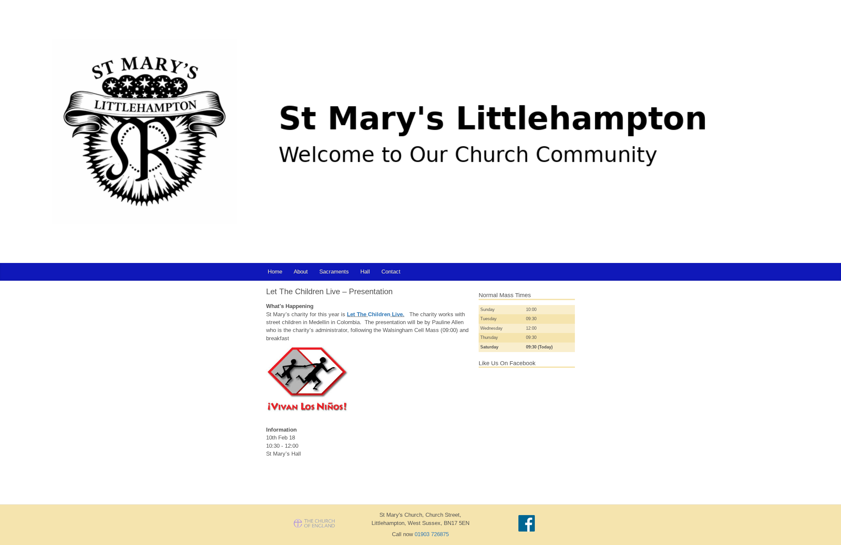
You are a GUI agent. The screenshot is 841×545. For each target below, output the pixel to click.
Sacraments (334, 272)
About (301, 272)
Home (275, 272)
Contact (390, 272)
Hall (365, 272)
